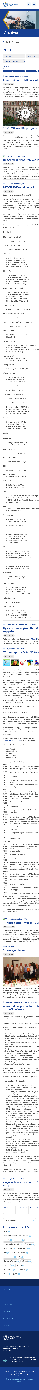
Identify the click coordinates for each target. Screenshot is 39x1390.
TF (6, 1252)
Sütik (19, 1381)
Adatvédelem (28, 1379)
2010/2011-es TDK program (20, 128)
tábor (7, 1274)
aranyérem (9, 1269)
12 (33, 1208)
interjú (8, 1240)
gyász (16, 1274)
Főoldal (8, 1379)
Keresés (13, 71)
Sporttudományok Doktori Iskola (17, 1235)
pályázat (25, 1261)
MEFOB (20, 1265)
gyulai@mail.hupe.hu (12, 740)
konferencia (23, 1248)
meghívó (19, 1240)
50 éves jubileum (14, 950)
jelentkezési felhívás (13, 1244)
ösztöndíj (8, 1265)
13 (37, 1208)
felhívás (29, 1244)
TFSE (7, 1231)
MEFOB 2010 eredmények (19, 187)
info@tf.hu (7, 1350)
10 (26, 1208)
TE (21, 1257)
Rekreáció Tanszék (19, 1252)
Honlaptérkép (17, 1379)
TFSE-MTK (22, 1269)
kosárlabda (9, 1248)
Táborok (34, 639)
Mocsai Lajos (10, 1257)
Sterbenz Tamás (11, 1261)
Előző (6, 1208)
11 (30, 1208)
